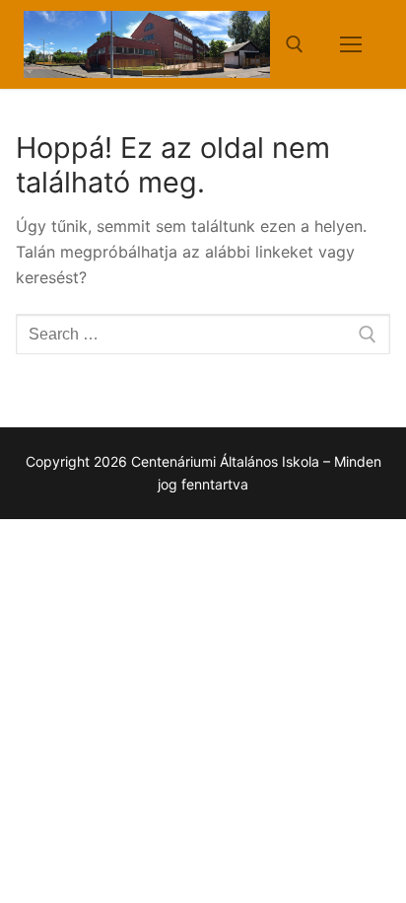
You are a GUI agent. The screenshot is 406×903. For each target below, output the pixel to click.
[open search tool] (295, 44)
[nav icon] (350, 44)
